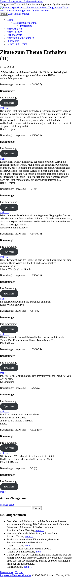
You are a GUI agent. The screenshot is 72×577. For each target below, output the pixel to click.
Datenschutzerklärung (25, 22)
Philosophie (13, 40)
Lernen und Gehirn (17, 43)
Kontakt (16, 575)
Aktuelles (26, 575)
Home (10, 19)
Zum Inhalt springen (18, 13)
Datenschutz (6, 572)
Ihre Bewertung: (9, 97)
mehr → (4, 107)
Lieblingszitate (14, 34)
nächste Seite (8, 504)
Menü (4, 14)
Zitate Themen (14, 31)
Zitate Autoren (14, 28)
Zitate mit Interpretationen (20, 37)
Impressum (26, 25)
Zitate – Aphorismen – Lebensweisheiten (21, 1)
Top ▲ (19, 572)
